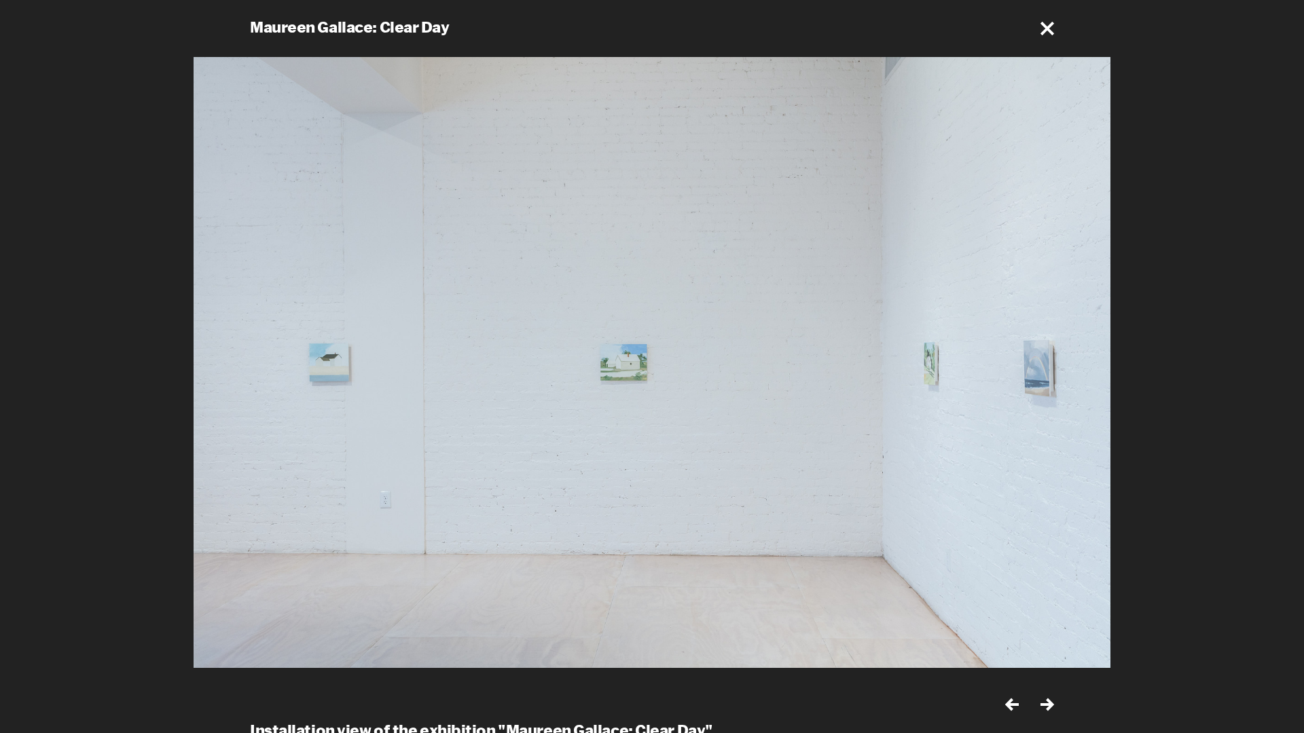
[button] (1047, 28)
